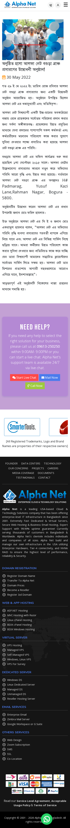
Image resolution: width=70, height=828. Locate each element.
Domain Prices (15, 585)
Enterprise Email (17, 714)
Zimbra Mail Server (18, 719)
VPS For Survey (16, 664)
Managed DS (15, 689)
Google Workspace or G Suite (24, 724)
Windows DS (14, 680)
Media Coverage (23, 473)
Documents (46, 473)
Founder (11, 463)
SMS (9, 749)
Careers (53, 468)
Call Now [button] (36, 386)
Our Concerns (18, 468)
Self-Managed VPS (18, 654)
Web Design (14, 740)
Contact (44, 477)
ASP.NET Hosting (17, 610)
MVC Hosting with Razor (21, 615)
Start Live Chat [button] (26, 378)
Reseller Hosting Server (21, 698)
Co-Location (14, 758)
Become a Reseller (18, 590)
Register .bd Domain (19, 594)
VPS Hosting (14, 645)
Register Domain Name (21, 576)
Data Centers (30, 463)
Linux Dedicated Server (21, 684)
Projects (38, 468)
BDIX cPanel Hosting (19, 624)
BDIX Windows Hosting (21, 629)
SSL (9, 754)
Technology (52, 463)
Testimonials (25, 477)
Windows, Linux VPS (19, 659)
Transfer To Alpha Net (20, 580)
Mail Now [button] (51, 378)
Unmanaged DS (16, 694)
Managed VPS (15, 650)
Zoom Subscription (18, 744)
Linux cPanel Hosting (19, 620)
